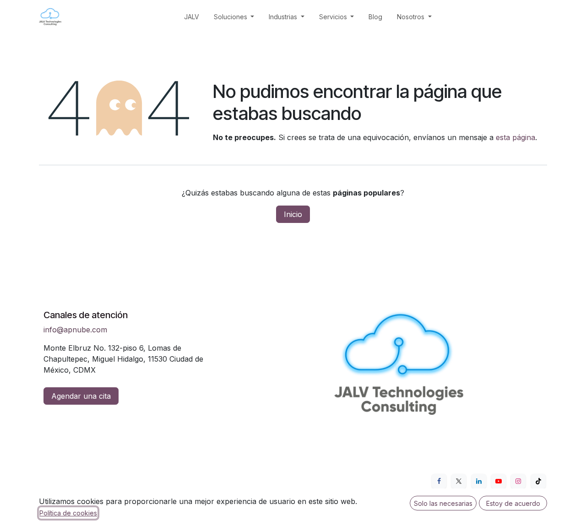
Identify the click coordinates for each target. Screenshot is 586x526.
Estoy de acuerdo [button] (513, 503)
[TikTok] (538, 481)
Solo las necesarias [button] (443, 503)
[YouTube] (498, 481)
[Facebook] (439, 481)
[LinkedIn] (479, 481)
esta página (515, 137)
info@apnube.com (75, 329)
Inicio (293, 214)
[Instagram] (518, 481)
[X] (458, 481)
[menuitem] (191, 16)
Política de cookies (68, 513)
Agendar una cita (81, 396)
